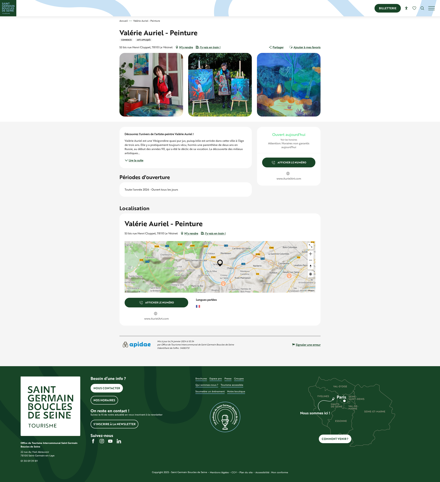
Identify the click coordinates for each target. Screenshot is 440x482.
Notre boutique (236, 391)
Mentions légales (219, 472)
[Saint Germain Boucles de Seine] (8, 8)
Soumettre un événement (210, 391)
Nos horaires (104, 400)
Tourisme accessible (232, 384)
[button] (422, 8)
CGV (234, 472)
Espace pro (216, 378)
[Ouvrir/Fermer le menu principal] (434, 8)
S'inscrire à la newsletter (114, 424)
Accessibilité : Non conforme (271, 472)
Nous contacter (107, 388)
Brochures (201, 378)
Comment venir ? (335, 439)
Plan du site (246, 472)
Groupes (239, 378)
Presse (228, 378)
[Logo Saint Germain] (50, 406)
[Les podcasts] (225, 417)
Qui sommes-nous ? (206, 384)
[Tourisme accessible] (406, 8)
